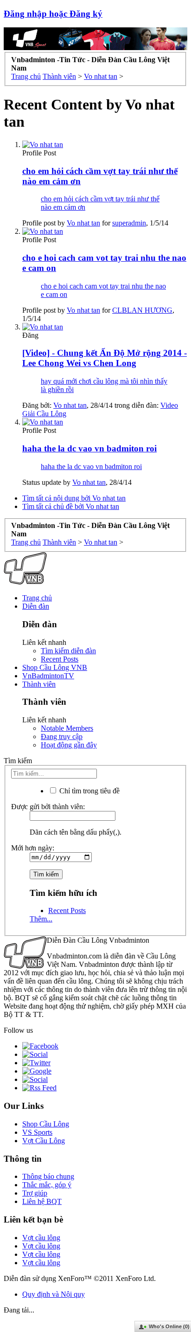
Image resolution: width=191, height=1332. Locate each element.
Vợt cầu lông (41, 1238)
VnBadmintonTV (48, 676)
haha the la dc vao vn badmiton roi (89, 448)
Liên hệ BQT (42, 1201)
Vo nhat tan (83, 223)
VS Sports (37, 1132)
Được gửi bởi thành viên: (48, 807)
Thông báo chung (48, 1176)
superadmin (129, 223)
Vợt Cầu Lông (43, 1141)
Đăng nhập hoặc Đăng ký (53, 14)
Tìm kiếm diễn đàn (68, 651)
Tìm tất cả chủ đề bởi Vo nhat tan (70, 506)
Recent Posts (59, 659)
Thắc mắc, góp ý (46, 1185)
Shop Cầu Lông (45, 1124)
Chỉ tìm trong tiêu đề (88, 791)
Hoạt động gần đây (69, 745)
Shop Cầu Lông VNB (54, 667)
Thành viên (39, 684)
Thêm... (41, 919)
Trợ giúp (34, 1193)
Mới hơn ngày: (32, 848)
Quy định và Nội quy (53, 1294)
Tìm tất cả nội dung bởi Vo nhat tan (74, 498)
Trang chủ (37, 598)
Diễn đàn (35, 606)
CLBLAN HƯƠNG (142, 310)
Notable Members (67, 728)
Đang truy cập (62, 736)
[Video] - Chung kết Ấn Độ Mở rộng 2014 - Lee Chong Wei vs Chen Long (104, 358)
